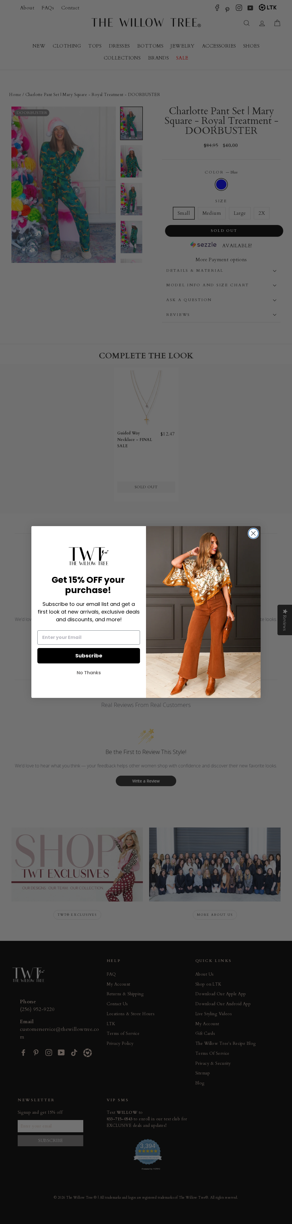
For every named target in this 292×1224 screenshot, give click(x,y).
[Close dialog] (253, 533)
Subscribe (88, 655)
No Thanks (89, 672)
